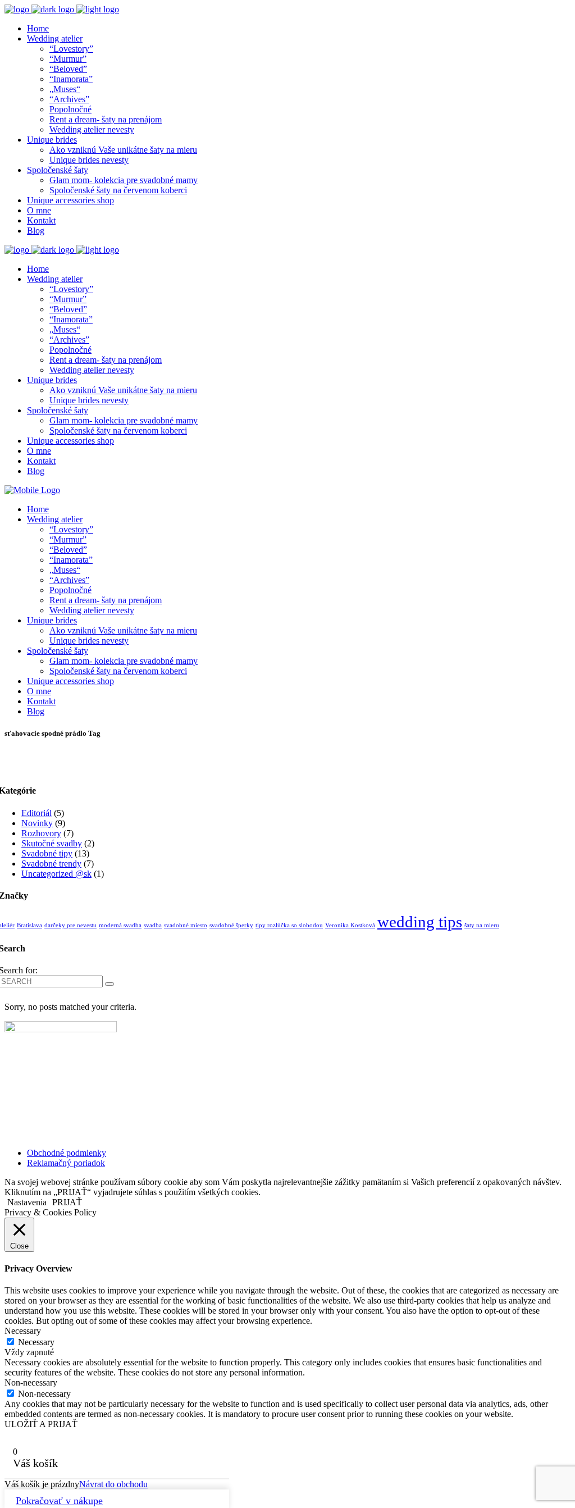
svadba (153, 925)
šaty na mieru (481, 925)
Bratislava (29, 925)
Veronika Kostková (350, 925)
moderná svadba (120, 925)
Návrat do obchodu (113, 1484)
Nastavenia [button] (27, 1202)
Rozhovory (41, 833)
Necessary (36, 1342)
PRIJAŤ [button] (67, 1202)
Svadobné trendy (51, 863)
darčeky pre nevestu (70, 925)
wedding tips (419, 922)
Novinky (37, 823)
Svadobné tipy (46, 853)
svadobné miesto (185, 925)
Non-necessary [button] (30, 1382)
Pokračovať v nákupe (59, 1500)
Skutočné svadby (51, 843)
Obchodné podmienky (66, 1153)
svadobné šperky (231, 925)
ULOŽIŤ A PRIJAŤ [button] (40, 1424)
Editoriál (36, 813)
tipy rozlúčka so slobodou (289, 925)
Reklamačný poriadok (66, 1163)
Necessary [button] (22, 1331)
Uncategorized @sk (56, 873)
